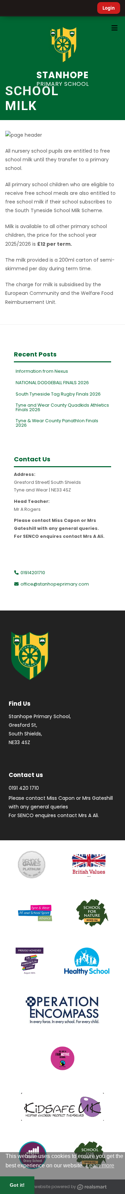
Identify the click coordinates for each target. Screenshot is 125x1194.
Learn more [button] (100, 1165)
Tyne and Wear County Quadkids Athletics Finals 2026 (62, 407)
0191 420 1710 (24, 788)
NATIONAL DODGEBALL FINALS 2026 (52, 383)
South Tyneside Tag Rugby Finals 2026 (58, 394)
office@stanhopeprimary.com (54, 584)
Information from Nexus (42, 371)
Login (108, 8)
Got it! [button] (17, 1185)
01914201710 (32, 573)
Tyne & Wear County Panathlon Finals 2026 (57, 423)
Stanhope (62, 78)
